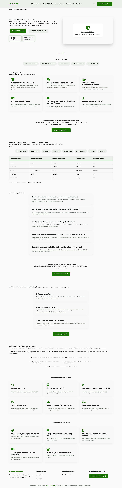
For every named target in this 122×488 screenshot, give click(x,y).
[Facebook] (67, 474)
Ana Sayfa (11, 9)
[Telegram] (70, 474)
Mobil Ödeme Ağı (79, 63)
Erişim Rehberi (70, 3)
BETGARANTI (14, 4)
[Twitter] (63, 474)
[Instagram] (65, 474)
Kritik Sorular (79, 3)
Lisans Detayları (64, 63)
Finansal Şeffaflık (48, 3)
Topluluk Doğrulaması (49, 63)
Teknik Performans (36, 3)
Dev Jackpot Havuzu (31, 63)
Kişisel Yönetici (94, 63)
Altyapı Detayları (59, 3)
